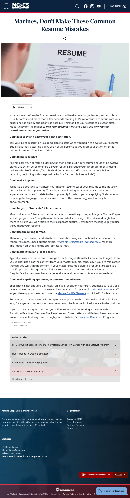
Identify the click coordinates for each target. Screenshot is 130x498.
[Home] (20, 6)
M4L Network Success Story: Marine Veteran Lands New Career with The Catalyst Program (60, 344)
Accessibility (56, 494)
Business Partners (75, 425)
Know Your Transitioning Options (30, 362)
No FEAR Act (12, 494)
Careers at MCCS (74, 419)
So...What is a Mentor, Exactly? (28, 371)
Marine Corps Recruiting (13, 450)
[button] (86, 6)
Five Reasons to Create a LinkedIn (30, 353)
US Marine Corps (10, 447)
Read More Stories (22, 379)
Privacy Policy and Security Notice (77, 494)
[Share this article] (65, 38)
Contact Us (72, 428)
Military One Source (11, 453)
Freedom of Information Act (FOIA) (33, 494)
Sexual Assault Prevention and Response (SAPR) (24, 456)
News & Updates (74, 422)
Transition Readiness (100, 289)
